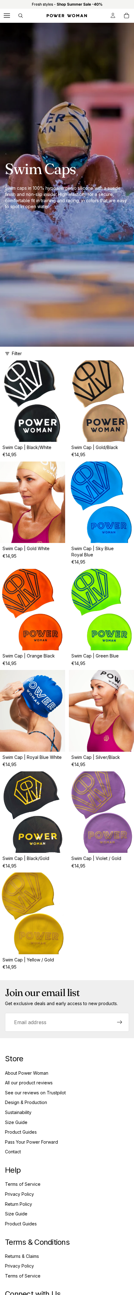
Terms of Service (23, 1184)
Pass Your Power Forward (31, 1142)
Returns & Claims (22, 1256)
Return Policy (18, 1204)
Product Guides (21, 1132)
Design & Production (26, 1102)
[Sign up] (119, 1022)
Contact (13, 1151)
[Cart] (126, 15)
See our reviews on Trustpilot (35, 1092)
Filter (17, 353)
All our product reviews (29, 1082)
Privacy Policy (19, 1194)
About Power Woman (26, 1073)
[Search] (20, 15)
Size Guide (16, 1122)
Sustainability (18, 1112)
